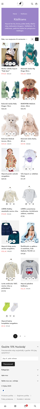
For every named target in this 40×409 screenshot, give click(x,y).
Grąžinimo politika (23, 396)
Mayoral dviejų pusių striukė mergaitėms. (8, 247)
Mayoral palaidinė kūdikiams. (27, 284)
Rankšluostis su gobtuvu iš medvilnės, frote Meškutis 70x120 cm (29, 248)
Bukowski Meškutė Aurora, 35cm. (7, 140)
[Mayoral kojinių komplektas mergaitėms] (10, 307)
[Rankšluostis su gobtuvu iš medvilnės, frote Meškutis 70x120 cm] (30, 232)
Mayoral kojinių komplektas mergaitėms (9, 322)
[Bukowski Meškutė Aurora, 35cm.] (10, 124)
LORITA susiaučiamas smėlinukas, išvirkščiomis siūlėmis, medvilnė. (29, 211)
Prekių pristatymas (7, 399)
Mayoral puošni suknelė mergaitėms (9, 175)
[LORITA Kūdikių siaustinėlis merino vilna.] (10, 195)
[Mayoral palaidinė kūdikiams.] (30, 269)
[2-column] (37, 39)
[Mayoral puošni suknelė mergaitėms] (10, 160)
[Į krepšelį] (26, 63)
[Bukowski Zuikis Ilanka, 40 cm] (30, 124)
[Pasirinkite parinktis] (7, 63)
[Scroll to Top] (36, 399)
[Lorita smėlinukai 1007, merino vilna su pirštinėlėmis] (10, 269)
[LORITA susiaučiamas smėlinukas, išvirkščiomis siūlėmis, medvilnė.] (30, 195)
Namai (15, 14)
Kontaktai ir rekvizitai (23, 399)
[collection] (15, 406)
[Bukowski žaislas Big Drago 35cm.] (30, 54)
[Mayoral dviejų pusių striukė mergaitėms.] (10, 232)
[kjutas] (20, 4)
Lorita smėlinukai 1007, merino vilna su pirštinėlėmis (9, 285)
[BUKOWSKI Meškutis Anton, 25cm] (30, 89)
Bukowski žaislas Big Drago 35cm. (28, 70)
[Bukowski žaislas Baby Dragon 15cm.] (10, 89)
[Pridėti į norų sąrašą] (10, 63)
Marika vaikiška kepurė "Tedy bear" (9, 70)
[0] (36, 4)
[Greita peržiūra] (14, 63)
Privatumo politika (7, 396)
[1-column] (32, 39)
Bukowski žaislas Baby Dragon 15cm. (9, 105)
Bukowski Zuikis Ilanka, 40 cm (29, 140)
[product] (5, 406)
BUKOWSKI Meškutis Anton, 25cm (28, 105)
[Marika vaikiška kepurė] (10, 54)
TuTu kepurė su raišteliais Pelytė (29, 175)
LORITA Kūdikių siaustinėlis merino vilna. (9, 210)
